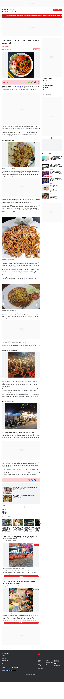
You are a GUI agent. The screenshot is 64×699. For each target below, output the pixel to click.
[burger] (61, 12)
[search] (52, 10)
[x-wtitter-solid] (35, 83)
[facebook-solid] (32, 83)
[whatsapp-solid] (29, 83)
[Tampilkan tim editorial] (39, 522)
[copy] (38, 83)
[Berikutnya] (40, 594)
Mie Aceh (21, 87)
